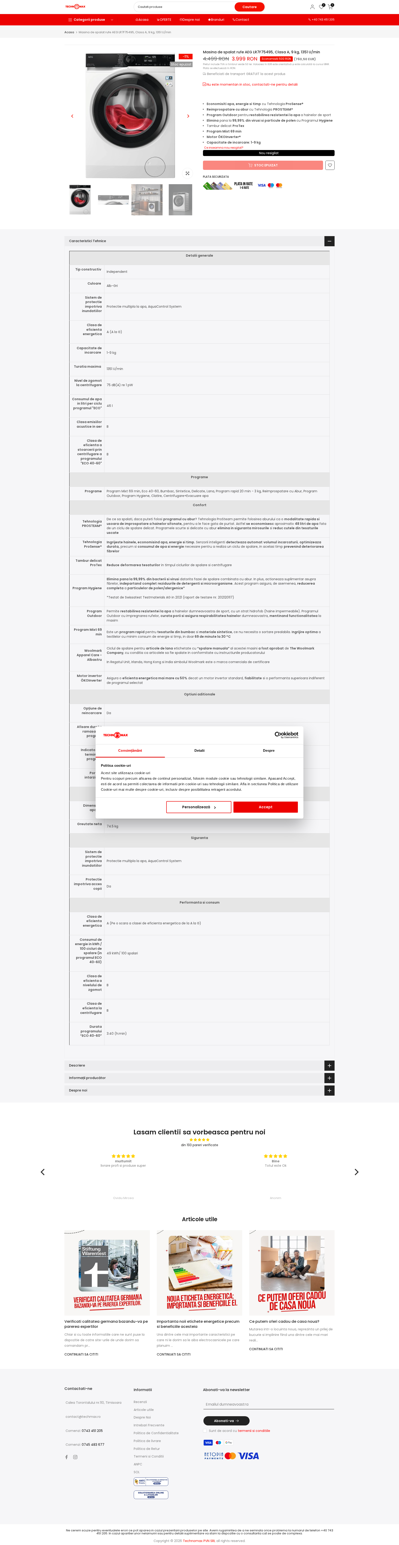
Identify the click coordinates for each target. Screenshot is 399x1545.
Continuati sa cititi (81, 1354)
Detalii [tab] (199, 750)
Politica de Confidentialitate (156, 1433)
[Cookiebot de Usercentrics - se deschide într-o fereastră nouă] (278, 735)
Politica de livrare (147, 1441)
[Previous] (72, 116)
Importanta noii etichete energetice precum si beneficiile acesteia (198, 1324)
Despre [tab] (269, 750)
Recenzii (140, 1402)
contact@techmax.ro (83, 1416)
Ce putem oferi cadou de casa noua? (284, 1321)
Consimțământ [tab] (130, 750)
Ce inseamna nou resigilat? (223, 147)
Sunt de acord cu (239, 1430)
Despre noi (191, 19)
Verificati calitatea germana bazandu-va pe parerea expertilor (106, 1324)
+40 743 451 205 (323, 19)
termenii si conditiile (254, 1430)
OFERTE (165, 19)
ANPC (138, 1464)
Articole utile (144, 1409)
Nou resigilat (269, 153)
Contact (242, 19)
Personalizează (196, 807)
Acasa (143, 19)
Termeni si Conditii (149, 1456)
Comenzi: (84, 1430)
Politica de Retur (147, 1448)
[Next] (188, 116)
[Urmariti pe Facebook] (66, 1457)
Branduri (217, 19)
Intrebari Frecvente (149, 1425)
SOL (137, 1472)
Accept (265, 807)
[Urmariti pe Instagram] (75, 1457)
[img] (199, 1140)
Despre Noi (142, 1417)
